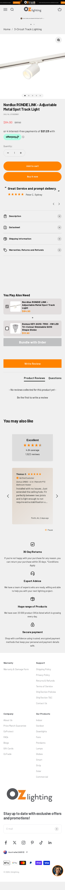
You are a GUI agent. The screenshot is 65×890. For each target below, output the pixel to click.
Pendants (40, 742)
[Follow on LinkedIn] (50, 842)
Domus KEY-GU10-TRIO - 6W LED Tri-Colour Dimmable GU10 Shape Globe (40, 326)
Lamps (39, 748)
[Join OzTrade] (32, 2)
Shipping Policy (43, 669)
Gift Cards (8, 748)
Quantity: (7, 146)
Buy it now (32, 176)
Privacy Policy (43, 675)
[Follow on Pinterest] (32, 842)
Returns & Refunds (45, 680)
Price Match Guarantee (14, 725)
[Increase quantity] (20, 152)
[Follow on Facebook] (5, 842)
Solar (38, 771)
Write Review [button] (32, 363)
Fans (38, 737)
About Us (7, 720)
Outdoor (40, 725)
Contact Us (41, 703)
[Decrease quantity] (8, 152)
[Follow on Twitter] (14, 842)
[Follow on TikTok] (41, 842)
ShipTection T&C (44, 697)
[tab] (34, 378)
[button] (32, 397)
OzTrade (7, 754)
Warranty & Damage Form (16, 669)
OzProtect (8, 731)
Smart (39, 759)
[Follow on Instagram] (23, 842)
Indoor (39, 720)
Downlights (41, 731)
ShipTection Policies (46, 691)
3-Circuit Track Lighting (28, 29)
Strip (38, 765)
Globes (39, 754)
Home (6, 29)
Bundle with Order (32, 342)
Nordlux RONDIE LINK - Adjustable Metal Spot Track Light (38, 304)
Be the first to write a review (32, 397)
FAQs (5, 737)
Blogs (6, 742)
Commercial (42, 776)
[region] (32, 496)
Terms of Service (44, 686)
